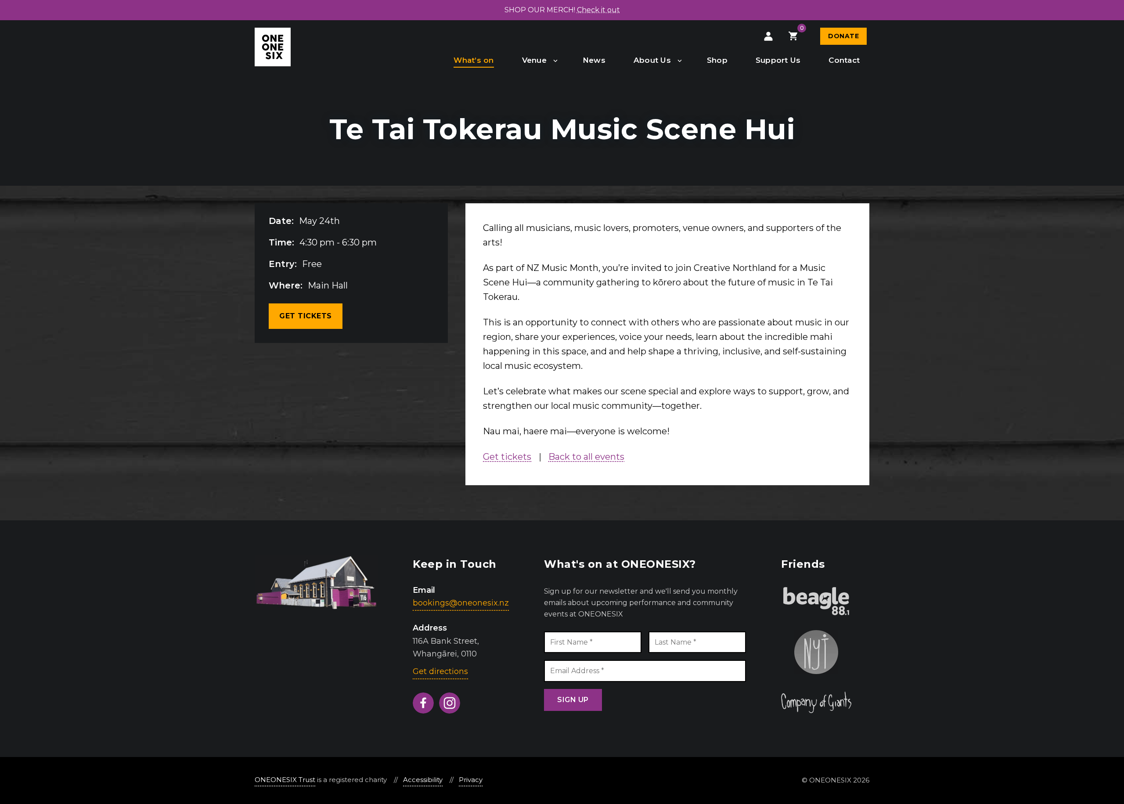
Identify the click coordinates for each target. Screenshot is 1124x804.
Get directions (440, 671)
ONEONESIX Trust (285, 779)
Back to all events (586, 456)
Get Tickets (305, 316)
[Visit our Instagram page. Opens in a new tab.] (449, 703)
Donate (843, 36)
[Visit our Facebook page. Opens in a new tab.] (423, 703)
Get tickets (507, 456)
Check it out (598, 10)
